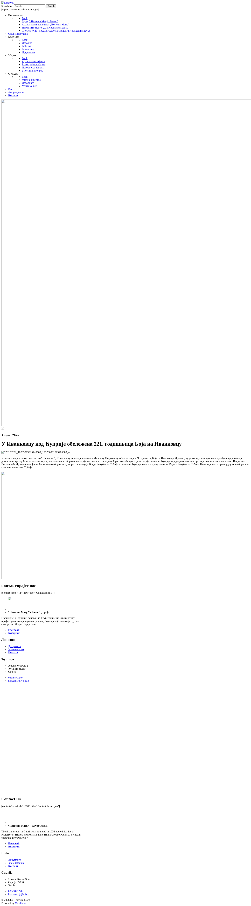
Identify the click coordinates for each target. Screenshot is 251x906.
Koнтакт (13, 652)
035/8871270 (15, 677)
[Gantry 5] (7, 2)
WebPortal (20, 903)
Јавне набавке (16, 649)
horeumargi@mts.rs (18, 680)
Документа (14, 646)
